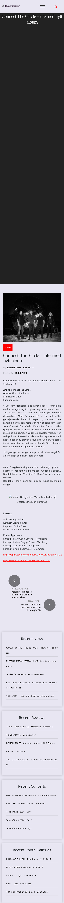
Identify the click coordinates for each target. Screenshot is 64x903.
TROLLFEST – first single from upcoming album (30, 696)
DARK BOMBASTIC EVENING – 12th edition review (31, 795)
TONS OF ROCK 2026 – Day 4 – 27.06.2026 (27, 891)
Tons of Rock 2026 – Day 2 (19, 828)
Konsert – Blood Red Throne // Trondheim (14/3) (31, 607)
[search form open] (56, 7)
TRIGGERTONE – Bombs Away (21, 734)
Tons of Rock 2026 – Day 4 (19, 811)
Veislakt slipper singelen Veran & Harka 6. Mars (21, 594)
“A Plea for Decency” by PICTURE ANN (25, 674)
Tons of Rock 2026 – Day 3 (19, 820)
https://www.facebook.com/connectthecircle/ (26, 560)
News (8, 347)
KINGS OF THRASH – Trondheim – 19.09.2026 (28, 859)
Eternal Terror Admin (19, 367)
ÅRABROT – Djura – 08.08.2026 (21, 875)
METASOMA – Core (15, 751)
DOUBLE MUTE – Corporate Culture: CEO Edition (30, 743)
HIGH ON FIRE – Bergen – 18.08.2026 (24, 867)
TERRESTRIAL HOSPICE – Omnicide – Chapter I (29, 726)
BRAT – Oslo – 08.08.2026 (18, 883)
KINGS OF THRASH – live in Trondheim (25, 803)
